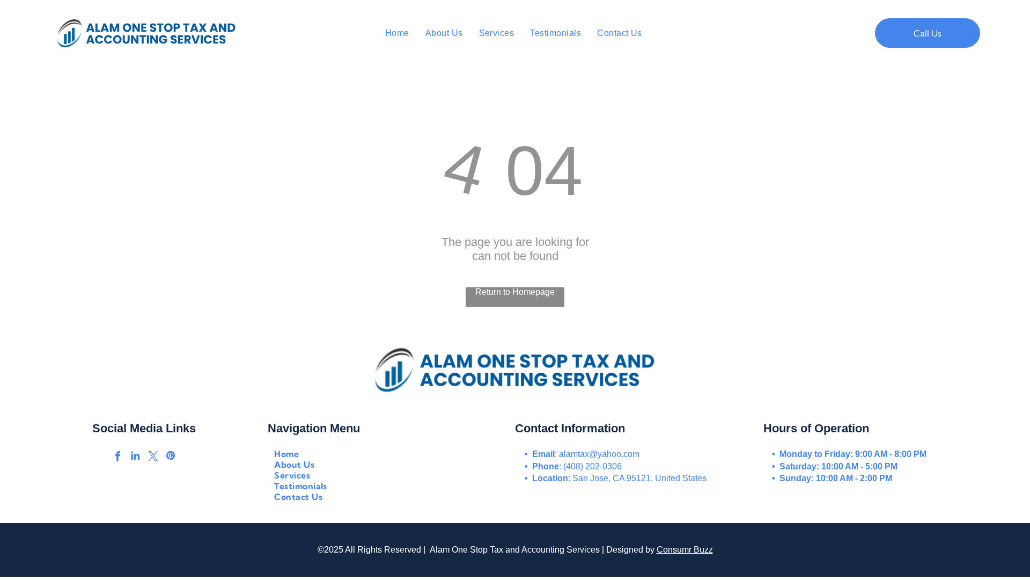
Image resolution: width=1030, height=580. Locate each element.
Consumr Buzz (685, 549)
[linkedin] (135, 457)
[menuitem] (397, 33)
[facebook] (117, 457)
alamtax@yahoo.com (599, 454)
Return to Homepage (515, 291)
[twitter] (152, 457)
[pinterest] (170, 457)
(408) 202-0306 (592, 466)
